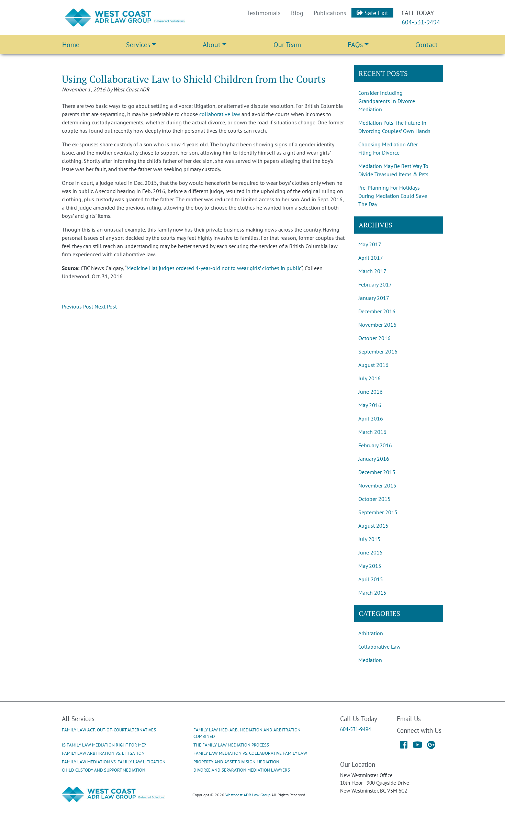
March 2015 (372, 592)
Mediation (370, 660)
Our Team (287, 44)
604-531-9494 (421, 22)
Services (138, 44)
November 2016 (377, 324)
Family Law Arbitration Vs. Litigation (103, 753)
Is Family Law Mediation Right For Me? (104, 745)
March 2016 (372, 431)
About (212, 44)
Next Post (105, 306)
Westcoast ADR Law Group (247, 794)
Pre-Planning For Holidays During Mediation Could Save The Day (392, 195)
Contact (426, 44)
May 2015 (369, 565)
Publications (330, 13)
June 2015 (370, 552)
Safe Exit (375, 13)
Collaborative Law (379, 646)
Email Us (409, 718)
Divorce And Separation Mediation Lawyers (241, 770)
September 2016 (377, 351)
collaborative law (219, 114)
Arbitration (370, 633)
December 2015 (376, 472)
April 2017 (370, 257)
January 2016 (373, 458)
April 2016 (370, 418)
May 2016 (369, 405)
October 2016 (374, 338)
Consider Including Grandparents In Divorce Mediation (386, 101)
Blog (297, 13)
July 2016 (369, 378)
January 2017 (373, 297)
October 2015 (374, 498)
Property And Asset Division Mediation (236, 762)
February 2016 (375, 445)
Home (70, 44)
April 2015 (370, 579)
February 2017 (375, 284)
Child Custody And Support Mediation (103, 770)
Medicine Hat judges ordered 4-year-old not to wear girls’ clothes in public (213, 268)
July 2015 (369, 539)
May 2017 (369, 244)
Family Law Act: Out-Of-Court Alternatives (109, 730)
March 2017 (372, 271)
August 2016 (373, 364)
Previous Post (77, 306)
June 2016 (370, 391)
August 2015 (373, 525)
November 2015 (377, 485)
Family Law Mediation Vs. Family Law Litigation (114, 762)
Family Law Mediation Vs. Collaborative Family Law (250, 753)
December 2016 (376, 311)
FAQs (355, 44)
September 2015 (377, 512)
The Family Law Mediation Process (231, 745)
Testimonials (264, 13)
